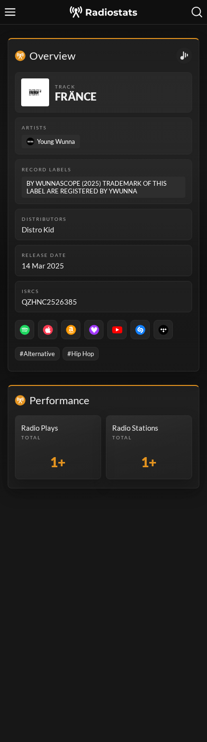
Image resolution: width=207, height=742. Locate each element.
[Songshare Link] (184, 56)
